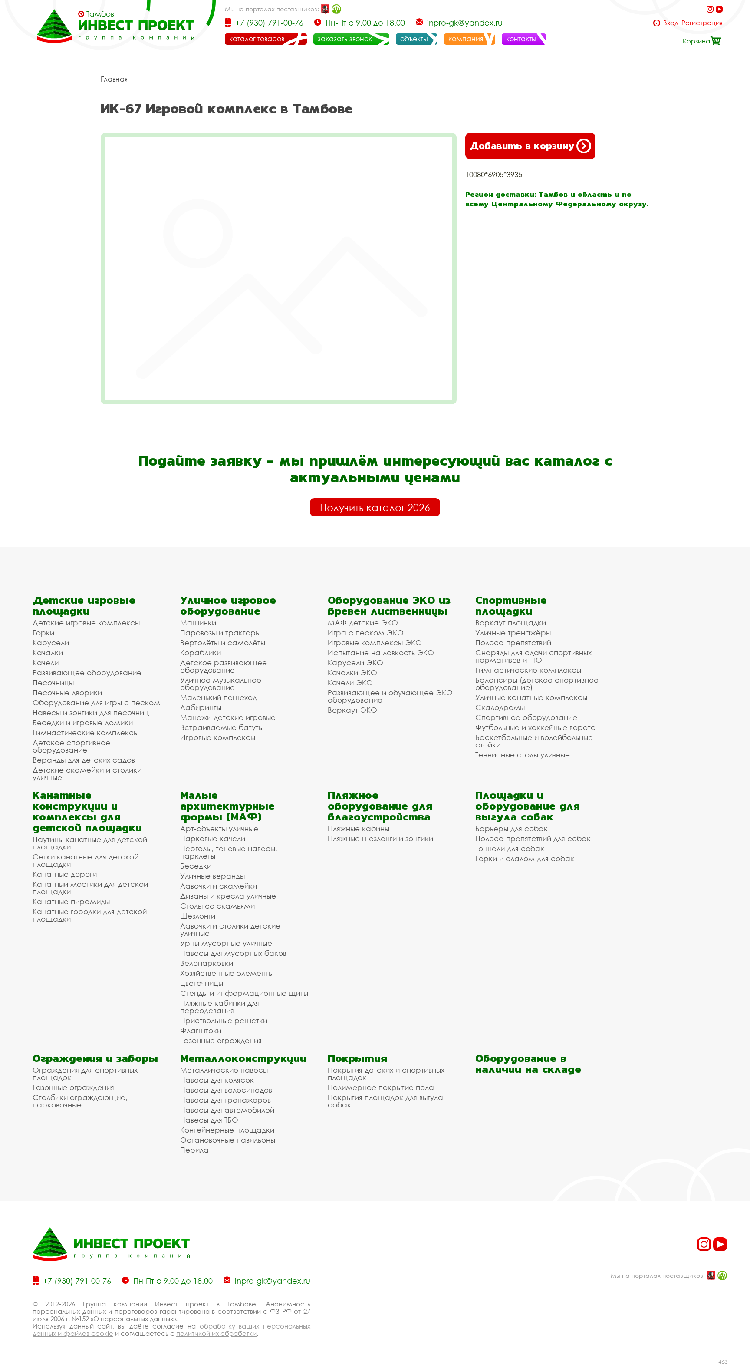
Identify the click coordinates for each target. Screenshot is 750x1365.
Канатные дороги (65, 874)
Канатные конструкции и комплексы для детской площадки (87, 811)
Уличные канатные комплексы (531, 697)
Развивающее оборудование (87, 672)
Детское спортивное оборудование (71, 746)
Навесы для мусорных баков (233, 953)
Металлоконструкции (243, 1058)
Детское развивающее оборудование (223, 666)
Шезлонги (197, 915)
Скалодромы (500, 707)
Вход (670, 22)
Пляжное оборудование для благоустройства (380, 806)
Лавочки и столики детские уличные (230, 929)
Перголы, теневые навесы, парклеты (228, 852)
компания (465, 38)
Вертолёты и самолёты (222, 642)
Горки (43, 632)
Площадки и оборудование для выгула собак (527, 806)
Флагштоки (200, 1030)
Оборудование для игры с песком (96, 702)
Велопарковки (206, 963)
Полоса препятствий (513, 642)
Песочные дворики (67, 692)
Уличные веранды (212, 875)
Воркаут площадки (510, 622)
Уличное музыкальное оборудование (220, 683)
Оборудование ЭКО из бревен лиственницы (389, 605)
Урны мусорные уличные (226, 943)
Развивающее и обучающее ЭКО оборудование (390, 696)
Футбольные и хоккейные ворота (535, 727)
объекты (414, 38)
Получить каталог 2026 (375, 507)
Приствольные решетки (223, 1020)
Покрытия (357, 1058)
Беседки (195, 865)
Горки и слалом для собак (524, 858)
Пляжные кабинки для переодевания (219, 1006)
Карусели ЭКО (355, 662)
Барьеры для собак (511, 828)
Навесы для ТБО (209, 1120)
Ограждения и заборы (95, 1058)
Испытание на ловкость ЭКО (381, 652)
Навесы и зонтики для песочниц (91, 712)
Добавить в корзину (522, 146)
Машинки (198, 622)
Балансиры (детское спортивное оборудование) (537, 683)
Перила (194, 1149)
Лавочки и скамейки (218, 885)
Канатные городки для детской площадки (90, 915)
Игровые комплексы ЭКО (375, 642)
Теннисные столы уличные (522, 754)
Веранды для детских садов (84, 759)
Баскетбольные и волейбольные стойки (534, 741)
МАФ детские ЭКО (363, 622)
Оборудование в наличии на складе (528, 1063)
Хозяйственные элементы (226, 973)
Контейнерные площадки (227, 1130)
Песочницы (53, 682)
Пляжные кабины (358, 828)
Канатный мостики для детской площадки (90, 887)
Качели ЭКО (350, 682)
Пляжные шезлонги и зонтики (380, 838)
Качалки (48, 652)
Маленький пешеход (218, 697)
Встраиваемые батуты (221, 727)
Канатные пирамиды (71, 901)
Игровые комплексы (217, 737)
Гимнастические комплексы (85, 732)
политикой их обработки (216, 1333)
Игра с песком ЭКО (366, 632)
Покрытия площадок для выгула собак (385, 1101)
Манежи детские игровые (228, 717)
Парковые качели (212, 838)
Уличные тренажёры (513, 632)
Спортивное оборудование (526, 717)
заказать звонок (345, 38)
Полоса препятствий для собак (533, 838)
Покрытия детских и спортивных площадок (386, 1073)
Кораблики (200, 652)
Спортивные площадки (511, 605)
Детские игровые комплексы (86, 622)
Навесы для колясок (217, 1080)
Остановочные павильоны (227, 1140)
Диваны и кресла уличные (228, 895)
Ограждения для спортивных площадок (85, 1073)
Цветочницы (201, 983)
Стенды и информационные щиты (244, 993)
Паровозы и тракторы (220, 632)
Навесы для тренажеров (225, 1100)
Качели (46, 662)
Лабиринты (200, 707)
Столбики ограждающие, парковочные (80, 1101)
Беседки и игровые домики (83, 722)
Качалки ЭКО (352, 672)
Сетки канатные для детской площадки (85, 860)
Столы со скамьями (217, 905)
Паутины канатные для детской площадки (90, 843)
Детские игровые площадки (84, 605)
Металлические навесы (224, 1070)
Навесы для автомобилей (227, 1110)
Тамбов (100, 14)
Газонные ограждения (221, 1040)
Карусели (51, 642)
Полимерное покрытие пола (381, 1087)
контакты (521, 38)
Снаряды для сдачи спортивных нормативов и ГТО (533, 656)
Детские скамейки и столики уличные (87, 773)
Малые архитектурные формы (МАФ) (227, 806)
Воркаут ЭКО (352, 710)
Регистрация (702, 22)
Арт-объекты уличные (219, 828)
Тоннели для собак (509, 848)
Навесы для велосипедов (226, 1090)
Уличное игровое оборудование (228, 605)
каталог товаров (256, 38)
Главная (114, 79)
